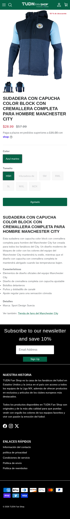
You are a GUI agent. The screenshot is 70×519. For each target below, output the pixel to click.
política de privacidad (15, 452)
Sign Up (35, 359)
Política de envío (12, 463)
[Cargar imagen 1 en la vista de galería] (35, 45)
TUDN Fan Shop (17, 507)
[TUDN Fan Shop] (35, 5)
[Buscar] (12, 5)
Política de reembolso (15, 468)
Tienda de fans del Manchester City (38, 313)
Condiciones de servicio (16, 457)
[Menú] (4, 5)
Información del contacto (17, 447)
